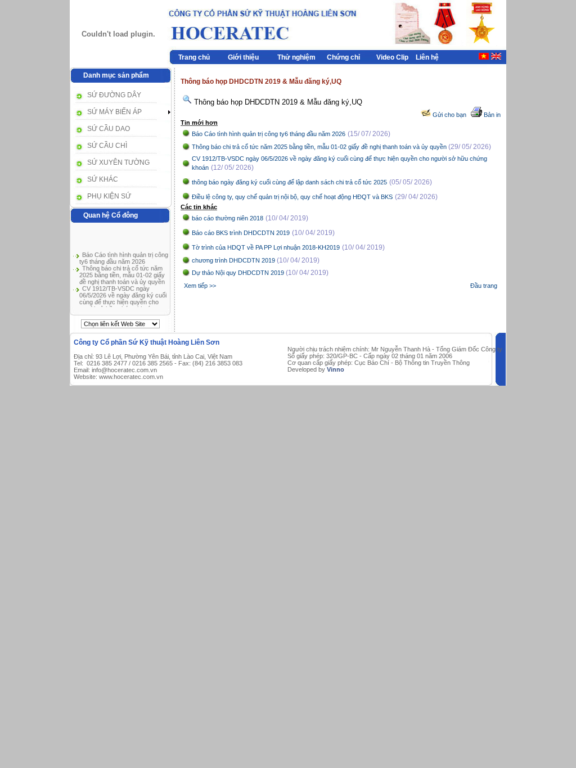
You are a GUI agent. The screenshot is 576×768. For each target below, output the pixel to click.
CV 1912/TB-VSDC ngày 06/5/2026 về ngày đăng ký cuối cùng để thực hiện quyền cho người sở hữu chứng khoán (122, 296)
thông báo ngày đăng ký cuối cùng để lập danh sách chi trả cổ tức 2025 (289, 182)
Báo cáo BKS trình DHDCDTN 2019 (241, 232)
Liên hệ (427, 57)
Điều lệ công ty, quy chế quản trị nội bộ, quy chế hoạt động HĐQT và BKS (292, 196)
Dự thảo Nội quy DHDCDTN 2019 (239, 272)
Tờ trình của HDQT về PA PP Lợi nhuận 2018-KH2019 (266, 247)
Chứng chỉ (343, 57)
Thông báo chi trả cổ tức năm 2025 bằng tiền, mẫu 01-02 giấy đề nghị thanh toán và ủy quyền (122, 273)
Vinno (335, 369)
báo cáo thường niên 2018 (227, 218)
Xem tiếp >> (200, 285)
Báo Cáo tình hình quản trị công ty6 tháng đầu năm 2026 (123, 256)
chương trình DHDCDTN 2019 (234, 260)
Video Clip (392, 57)
